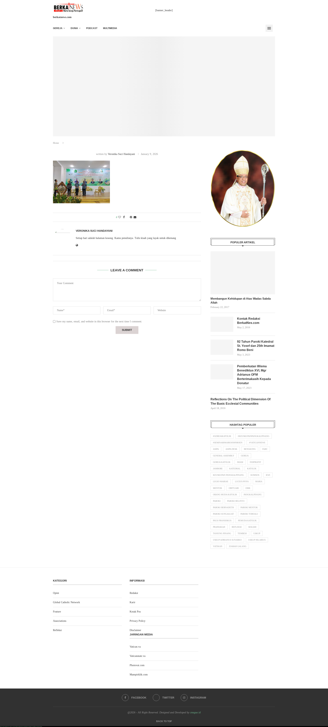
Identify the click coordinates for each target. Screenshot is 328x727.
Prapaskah (219, 527)
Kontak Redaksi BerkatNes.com (248, 320)
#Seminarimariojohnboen (227, 442)
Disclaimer (135, 630)
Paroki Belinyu (236, 501)
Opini (56, 593)
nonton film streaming (16, 726)
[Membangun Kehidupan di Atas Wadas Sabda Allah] (243, 272)
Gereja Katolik (221, 462)
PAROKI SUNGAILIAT (223, 514)
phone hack (2, 726)
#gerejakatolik (222, 436)
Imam (240, 462)
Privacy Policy (137, 620)
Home (56, 142)
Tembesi (242, 533)
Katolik (251, 468)
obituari (234, 488)
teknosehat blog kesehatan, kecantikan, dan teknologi (31, 726)
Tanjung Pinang (222, 533)
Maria (258, 481)
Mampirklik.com (139, 674)
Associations (59, 620)
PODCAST (91, 28)
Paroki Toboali (249, 514)
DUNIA (74, 28)
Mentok (217, 488)
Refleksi (237, 527)
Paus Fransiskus (222, 520)
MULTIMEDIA (110, 28)
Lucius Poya (242, 481)
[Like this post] (119, 217)
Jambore (218, 468)
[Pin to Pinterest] (131, 217)
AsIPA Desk (231, 449)
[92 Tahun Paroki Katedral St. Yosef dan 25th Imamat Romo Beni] (222, 347)
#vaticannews (257, 442)
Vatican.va (135, 646)
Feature (57, 611)
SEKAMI (252, 527)
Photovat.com (137, 665)
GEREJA (57, 28)
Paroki (217, 501)
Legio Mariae (220, 481)
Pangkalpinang (253, 494)
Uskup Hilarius (257, 540)
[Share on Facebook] (124, 217)
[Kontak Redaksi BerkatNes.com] (222, 324)
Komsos (255, 475)
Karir (132, 602)
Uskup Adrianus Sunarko (227, 540)
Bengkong (250, 449)
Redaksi (134, 593)
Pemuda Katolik (247, 520)
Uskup (256, 533)
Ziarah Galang (237, 546)
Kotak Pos (135, 611)
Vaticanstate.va (137, 656)
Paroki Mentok (249, 507)
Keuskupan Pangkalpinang (228, 475)
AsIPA (216, 449)
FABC (264, 449)
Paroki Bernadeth (223, 507)
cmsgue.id (195, 712)
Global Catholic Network (66, 602)
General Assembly (223, 456)
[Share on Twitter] (127, 217)
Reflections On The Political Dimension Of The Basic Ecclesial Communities (240, 401)
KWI (268, 475)
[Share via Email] (135, 217)
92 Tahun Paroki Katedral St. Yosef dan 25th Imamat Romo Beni (255, 346)
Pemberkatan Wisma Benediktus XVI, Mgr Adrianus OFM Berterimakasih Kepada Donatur (254, 375)
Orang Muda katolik (225, 494)
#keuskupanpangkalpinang (253, 436)
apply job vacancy (8, 726)
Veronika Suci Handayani (121, 154)
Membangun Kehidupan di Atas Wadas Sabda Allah (241, 300)
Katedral (234, 468)
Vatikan (217, 546)
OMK (247, 488)
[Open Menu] (269, 28)
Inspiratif (255, 462)
